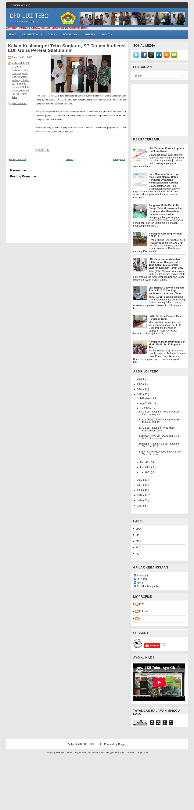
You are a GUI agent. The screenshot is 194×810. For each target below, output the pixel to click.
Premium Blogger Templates (112, 752)
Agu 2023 (145, 403)
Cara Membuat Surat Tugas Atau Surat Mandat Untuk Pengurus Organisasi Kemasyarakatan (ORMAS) (164, 178)
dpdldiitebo (17, 70)
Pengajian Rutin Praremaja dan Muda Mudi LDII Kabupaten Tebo (167, 344)
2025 (140, 384)
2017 (140, 505)
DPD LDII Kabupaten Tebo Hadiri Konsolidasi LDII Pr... (157, 429)
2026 (140, 378)
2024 (140, 389)
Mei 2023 (145, 462)
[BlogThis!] (41, 150)
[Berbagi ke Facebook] (48, 150)
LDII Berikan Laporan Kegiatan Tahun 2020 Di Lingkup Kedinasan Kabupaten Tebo (167, 290)
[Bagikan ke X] (44, 150)
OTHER (90, 34)
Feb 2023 (145, 467)
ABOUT (106, 34)
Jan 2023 (145, 472)
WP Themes (67, 752)
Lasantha (92, 752)
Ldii (14, 83)
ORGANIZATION (32, 34)
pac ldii (15, 90)
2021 (140, 485)
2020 (140, 490)
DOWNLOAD (71, 34)
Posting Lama (119, 159)
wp (140, 618)
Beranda (70, 159)
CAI (28, 63)
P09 (141, 604)
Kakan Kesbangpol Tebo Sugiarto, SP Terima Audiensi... (160, 453)
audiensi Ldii (18, 63)
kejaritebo (22, 77)
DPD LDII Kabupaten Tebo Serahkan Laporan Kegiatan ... (159, 413)
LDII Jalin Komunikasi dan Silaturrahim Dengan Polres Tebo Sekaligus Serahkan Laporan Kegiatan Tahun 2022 (166, 263)
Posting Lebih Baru (17, 159)
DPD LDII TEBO (29, 15)
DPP (138, 535)
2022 (140, 479)
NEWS (52, 34)
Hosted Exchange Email (137, 752)
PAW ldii (24, 90)
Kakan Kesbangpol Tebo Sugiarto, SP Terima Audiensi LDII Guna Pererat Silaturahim (67, 48)
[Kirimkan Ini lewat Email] (37, 150)
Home (12, 34)
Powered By (111, 744)
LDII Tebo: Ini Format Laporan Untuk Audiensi (166, 150)
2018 (140, 500)
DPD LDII (16, 66)
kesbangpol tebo (20, 80)
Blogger (122, 744)
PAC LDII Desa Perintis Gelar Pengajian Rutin (165, 317)
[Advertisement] (159, 111)
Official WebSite (20, 5)
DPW (138, 541)
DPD (138, 528)
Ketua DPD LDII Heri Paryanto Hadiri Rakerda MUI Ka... (159, 421)
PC (137, 553)
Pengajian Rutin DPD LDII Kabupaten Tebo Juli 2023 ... (159, 445)
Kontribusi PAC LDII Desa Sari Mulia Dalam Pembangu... (159, 437)
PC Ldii (15, 94)
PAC (137, 547)
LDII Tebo (25, 87)
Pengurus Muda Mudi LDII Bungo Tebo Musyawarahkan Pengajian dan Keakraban (165, 208)
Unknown (144, 611)
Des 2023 (145, 397)
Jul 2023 (145, 408)
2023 (140, 394)
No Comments (19, 103)
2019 (140, 495)
